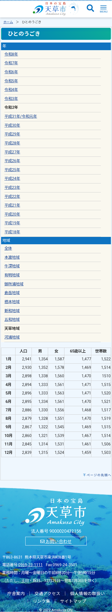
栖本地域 (12, 302)
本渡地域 (12, 257)
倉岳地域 (12, 293)
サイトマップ (73, 601)
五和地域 (12, 319)
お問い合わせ (58, 541)
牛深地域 (12, 266)
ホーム (8, 22)
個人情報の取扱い (87, 593)
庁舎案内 (16, 593)
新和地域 (12, 311)
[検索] (90, 8)
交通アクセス (47, 593)
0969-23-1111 (30, 565)
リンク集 (41, 601)
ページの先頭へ (99, 475)
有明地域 (12, 275)
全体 (8, 248)
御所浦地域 (13, 284)
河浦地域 (12, 337)
